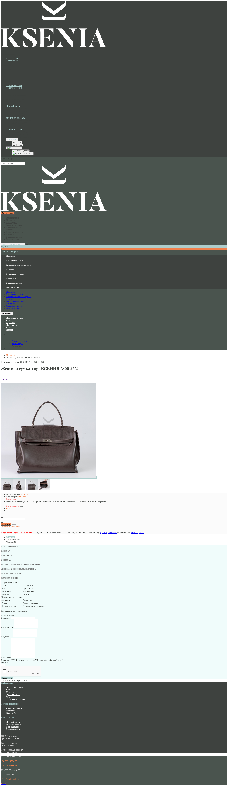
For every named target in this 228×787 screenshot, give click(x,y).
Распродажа (11, 222)
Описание (10, 537)
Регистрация (12, 58)
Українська (27, 154)
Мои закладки (12, 727)
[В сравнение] (15, 524)
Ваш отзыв (6, 658)
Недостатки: (6, 636)
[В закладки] (13, 524)
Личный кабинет (14, 722)
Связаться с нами (14, 708)
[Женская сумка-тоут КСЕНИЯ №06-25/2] (49, 477)
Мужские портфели (15, 232)
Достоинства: (7, 627)
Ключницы (11, 234)
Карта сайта (11, 713)
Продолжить (7, 678)
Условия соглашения (15, 699)
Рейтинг (5, 662)
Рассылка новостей (15, 729)
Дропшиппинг (13, 325)
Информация (7, 313)
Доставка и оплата (14, 318)
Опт (8, 327)
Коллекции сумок (14, 225)
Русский (24, 151)
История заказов (13, 724)
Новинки (10, 220)
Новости (10, 330)
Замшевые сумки (14, 237)
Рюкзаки (10, 230)
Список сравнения (20, 111)
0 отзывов (5, 379)
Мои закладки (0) (19, 108)
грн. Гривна (17, 145)
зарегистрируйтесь (108, 532)
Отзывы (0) (11, 542)
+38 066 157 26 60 (14, 85)
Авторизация (12, 61)
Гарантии (10, 323)
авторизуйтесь (137, 532)
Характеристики (13, 539)
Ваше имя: (5, 618)
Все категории (12, 218)
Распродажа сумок (14, 260)
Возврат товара (13, 711)
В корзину (6, 524)
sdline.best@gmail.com (10, 779)
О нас (8, 320)
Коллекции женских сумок (18, 265)
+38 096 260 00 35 (14, 88)
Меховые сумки (13, 239)
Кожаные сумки (13, 227)
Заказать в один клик (10, 527)
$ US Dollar (17, 142)
